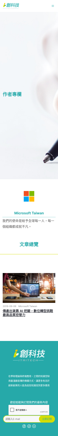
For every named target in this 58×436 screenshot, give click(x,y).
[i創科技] (11, 6)
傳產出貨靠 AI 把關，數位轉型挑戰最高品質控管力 (28, 313)
